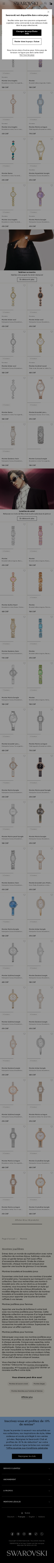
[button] (48, 12)
